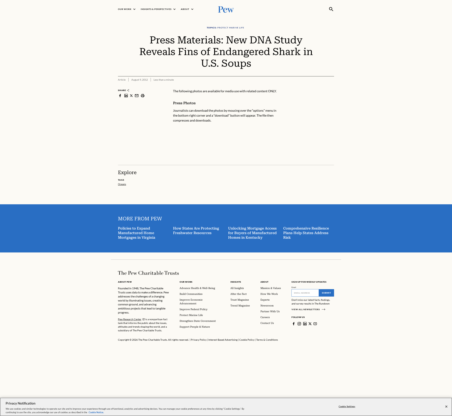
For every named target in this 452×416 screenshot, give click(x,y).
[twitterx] (131, 95)
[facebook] (120, 95)
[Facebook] (294, 324)
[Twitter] (310, 323)
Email (294, 287)
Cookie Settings (347, 406)
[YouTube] (315, 324)
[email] (137, 95)
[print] (143, 95)
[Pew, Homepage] (226, 9)
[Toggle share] (332, 86)
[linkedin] (126, 95)
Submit (326, 292)
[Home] (148, 273)
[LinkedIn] (305, 324)
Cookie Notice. (96, 412)
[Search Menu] (331, 9)
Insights (235, 282)
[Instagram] (299, 324)
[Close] (446, 407)
